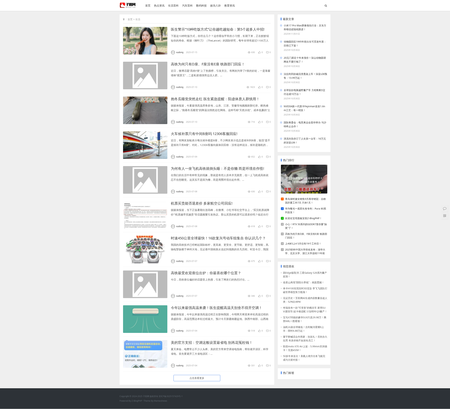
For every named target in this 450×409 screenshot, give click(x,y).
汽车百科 (187, 5)
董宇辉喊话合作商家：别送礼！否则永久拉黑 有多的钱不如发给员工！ (305, 338)
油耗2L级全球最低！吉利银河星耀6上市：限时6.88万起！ (303, 328)
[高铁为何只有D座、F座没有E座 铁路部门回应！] (145, 75)
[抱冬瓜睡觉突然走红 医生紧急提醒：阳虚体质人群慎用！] (145, 110)
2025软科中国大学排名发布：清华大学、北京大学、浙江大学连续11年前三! (305, 251)
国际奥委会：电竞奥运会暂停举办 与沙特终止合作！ (305, 124)
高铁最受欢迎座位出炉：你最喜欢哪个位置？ (206, 272)
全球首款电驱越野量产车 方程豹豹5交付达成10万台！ (304, 92)
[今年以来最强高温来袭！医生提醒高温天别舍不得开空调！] (145, 319)
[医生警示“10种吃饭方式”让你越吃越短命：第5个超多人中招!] (145, 40)
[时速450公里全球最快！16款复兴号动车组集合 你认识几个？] (145, 249)
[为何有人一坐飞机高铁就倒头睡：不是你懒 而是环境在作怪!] (145, 180)
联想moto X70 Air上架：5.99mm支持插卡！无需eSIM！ (305, 348)
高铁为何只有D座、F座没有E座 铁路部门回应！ (208, 64)
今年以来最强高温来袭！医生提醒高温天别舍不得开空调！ (216, 307)
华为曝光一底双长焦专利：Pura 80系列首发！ (305, 210)
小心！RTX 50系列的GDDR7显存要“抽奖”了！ (306, 226)
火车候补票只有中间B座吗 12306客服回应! (204, 133)
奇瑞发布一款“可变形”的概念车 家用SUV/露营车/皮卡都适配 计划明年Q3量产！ (305, 309)
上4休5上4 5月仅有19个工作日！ (303, 243)
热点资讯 (159, 5)
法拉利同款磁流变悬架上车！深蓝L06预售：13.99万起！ (305, 75)
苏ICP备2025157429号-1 (171, 396)
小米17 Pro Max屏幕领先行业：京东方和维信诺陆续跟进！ (305, 27)
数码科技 (201, 5)
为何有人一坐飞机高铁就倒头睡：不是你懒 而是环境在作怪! (217, 168)
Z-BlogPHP (137, 400)
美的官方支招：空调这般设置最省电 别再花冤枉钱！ (212, 342)
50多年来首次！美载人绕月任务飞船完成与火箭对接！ (304, 357)
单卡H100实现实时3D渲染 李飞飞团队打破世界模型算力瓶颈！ (305, 290)
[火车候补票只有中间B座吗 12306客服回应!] (145, 145)
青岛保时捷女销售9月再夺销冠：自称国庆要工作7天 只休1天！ (305, 200)
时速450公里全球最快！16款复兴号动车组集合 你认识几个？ (218, 238)
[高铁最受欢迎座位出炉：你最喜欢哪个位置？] (145, 284)
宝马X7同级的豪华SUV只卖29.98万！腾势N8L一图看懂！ (304, 319)
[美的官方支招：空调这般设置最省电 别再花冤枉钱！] (145, 354)
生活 (137, 19)
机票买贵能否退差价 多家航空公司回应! (201, 203)
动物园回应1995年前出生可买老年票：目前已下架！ (305, 43)
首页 (147, 5)
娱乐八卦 (215, 5)
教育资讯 (229, 5)
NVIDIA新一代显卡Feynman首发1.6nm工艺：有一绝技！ (304, 108)
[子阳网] (128, 7)
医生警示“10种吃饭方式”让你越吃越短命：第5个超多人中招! (217, 29)
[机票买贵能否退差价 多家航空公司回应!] (145, 214)
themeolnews (160, 400)
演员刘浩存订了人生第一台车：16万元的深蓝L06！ (305, 140)
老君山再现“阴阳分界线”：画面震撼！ (303, 282)
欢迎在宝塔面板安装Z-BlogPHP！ (303, 218)
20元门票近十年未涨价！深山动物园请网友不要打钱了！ (305, 59)
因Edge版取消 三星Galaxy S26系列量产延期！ (305, 274)
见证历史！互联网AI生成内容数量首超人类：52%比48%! (305, 299)
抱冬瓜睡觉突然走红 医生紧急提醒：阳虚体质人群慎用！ (215, 98)
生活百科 (173, 5)
